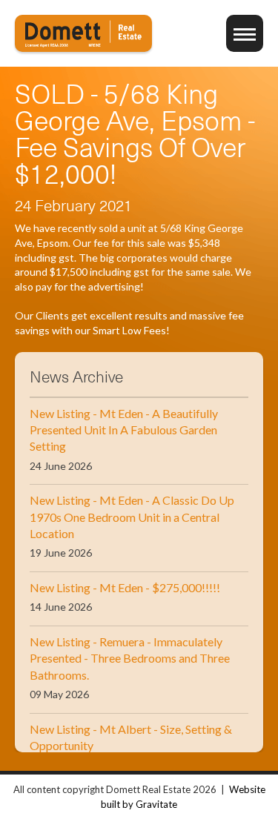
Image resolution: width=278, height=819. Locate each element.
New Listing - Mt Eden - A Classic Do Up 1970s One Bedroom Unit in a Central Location (132, 516)
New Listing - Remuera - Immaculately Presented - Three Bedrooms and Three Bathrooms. (130, 658)
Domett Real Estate (83, 33)
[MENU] (244, 33)
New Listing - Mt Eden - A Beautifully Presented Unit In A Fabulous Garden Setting (124, 430)
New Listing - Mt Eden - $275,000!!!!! (125, 587)
